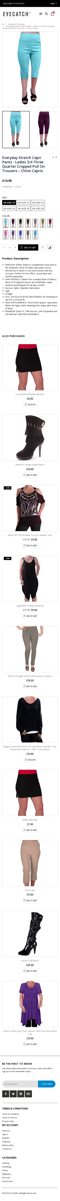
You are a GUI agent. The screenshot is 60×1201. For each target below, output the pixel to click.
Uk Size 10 (9, 202)
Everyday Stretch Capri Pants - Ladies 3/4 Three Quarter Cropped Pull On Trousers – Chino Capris (23, 164)
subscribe (46, 1084)
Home (3, 24)
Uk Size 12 (23, 202)
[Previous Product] (53, 157)
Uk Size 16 (9, 208)
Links (52, 3)
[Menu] (40, 14)
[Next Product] (56, 157)
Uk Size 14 (38, 202)
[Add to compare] (50, 247)
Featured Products (16, 24)
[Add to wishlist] (42, 247)
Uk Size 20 (38, 208)
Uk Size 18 (23, 208)
